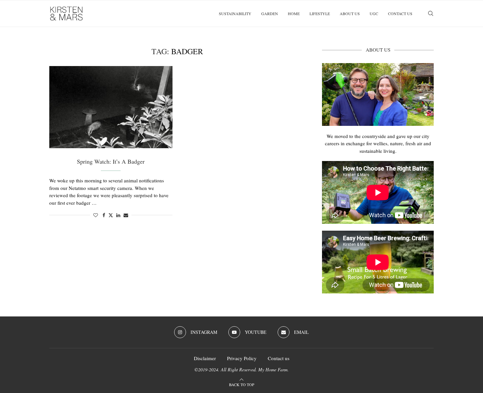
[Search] (430, 13)
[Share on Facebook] (104, 215)
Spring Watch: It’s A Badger (111, 161)
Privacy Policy (242, 358)
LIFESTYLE (320, 13)
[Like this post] (95, 215)
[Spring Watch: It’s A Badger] (110, 107)
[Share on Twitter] (110, 215)
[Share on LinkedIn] (118, 215)
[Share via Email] (126, 215)
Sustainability (235, 13)
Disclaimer (205, 358)
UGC (374, 13)
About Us (350, 13)
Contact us (400, 13)
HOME (294, 13)
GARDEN (269, 13)
